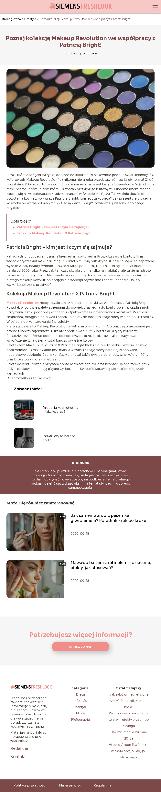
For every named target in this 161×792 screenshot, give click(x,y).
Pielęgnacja (80, 720)
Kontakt (18, 756)
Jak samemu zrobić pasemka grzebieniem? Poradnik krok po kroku (108, 518)
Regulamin (102, 785)
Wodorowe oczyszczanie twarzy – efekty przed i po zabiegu (129, 719)
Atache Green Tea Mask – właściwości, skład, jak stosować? (129, 751)
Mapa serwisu (70, 785)
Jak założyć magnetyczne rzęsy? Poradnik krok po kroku (128, 700)
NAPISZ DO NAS (80, 646)
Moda (80, 713)
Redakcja (19, 748)
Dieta (80, 694)
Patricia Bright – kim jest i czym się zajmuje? (53, 227)
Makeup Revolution (22, 303)
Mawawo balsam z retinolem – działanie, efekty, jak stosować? (111, 565)
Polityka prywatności (30, 785)
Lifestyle (30, 19)
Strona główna (11, 19)
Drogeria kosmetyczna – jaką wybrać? (60, 410)
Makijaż (80, 707)
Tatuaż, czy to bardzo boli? (58, 438)
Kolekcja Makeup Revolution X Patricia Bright (54, 233)
